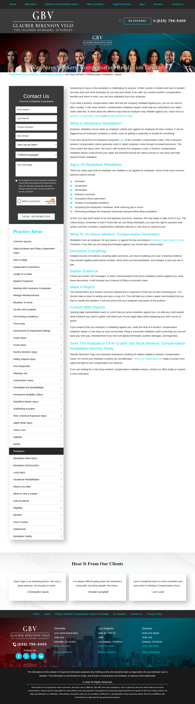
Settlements (19, 529)
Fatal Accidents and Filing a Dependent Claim (34, 250)
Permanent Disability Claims (28, 394)
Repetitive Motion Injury (25, 401)
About (47, 614)
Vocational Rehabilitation (26, 479)
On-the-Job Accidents (24, 309)
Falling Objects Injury (24, 359)
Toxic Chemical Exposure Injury (30, 415)
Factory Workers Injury (25, 352)
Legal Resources (122, 4)
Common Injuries (22, 241)
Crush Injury (19, 345)
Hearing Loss (20, 373)
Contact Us (177, 4)
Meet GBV (30, 4)
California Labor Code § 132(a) (167, 240)
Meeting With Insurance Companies (32, 288)
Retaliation (19, 451)
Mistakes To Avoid (22, 302)
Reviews (158, 4)
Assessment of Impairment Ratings (31, 330)
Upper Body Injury (22, 423)
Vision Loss (19, 430)
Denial (16, 444)
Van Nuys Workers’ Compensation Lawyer (40, 74)
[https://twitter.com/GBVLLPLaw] (26, 656)
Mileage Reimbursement (26, 295)
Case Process (20, 522)
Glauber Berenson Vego (119, 116)
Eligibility (18, 508)
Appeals (17, 437)
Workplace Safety (22, 536)
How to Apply (20, 260)
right (122, 140)
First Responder (21, 366)
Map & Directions (63, 652)
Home (13, 4)
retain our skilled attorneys (148, 358)
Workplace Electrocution (26, 465)
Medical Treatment (23, 281)
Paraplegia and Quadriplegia (28, 387)
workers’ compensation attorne (86, 116)
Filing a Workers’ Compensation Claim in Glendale (82, 614)
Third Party (19, 323)
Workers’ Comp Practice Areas (61, 4)
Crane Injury (19, 338)
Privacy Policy (154, 614)
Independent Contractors (26, 267)
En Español (138, 21)
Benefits (17, 515)
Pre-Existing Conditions (25, 316)
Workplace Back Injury (25, 458)
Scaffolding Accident (24, 408)
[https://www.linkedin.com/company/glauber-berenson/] (33, 656)
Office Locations (95, 4)
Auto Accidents (21, 501)
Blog (142, 4)
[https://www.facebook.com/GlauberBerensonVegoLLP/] (19, 656)
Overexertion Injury (23, 380)
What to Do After (22, 486)
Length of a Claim (22, 274)
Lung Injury (19, 472)
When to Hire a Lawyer (25, 493)
